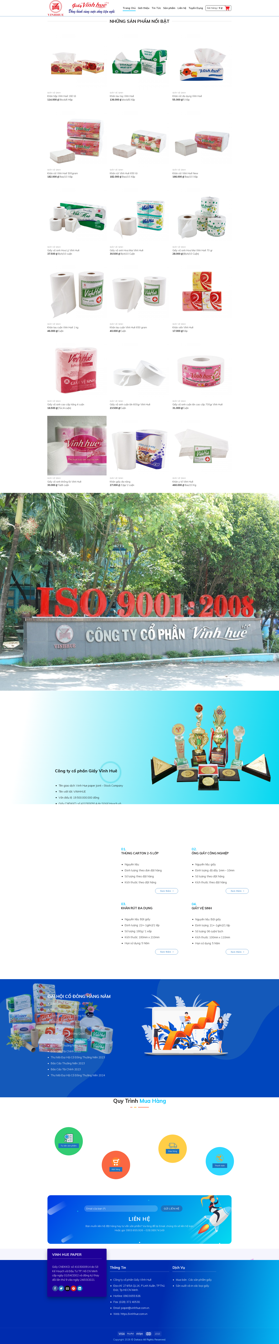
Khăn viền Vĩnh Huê (182, 327)
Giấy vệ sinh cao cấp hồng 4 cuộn (65, 404)
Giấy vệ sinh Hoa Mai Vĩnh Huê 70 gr (192, 250)
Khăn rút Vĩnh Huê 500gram (62, 173)
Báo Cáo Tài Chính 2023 (66, 1069)
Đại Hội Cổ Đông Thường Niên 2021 (72, 1015)
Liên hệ (182, 8)
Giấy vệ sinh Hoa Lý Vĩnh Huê (63, 250)
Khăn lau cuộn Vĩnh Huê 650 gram (128, 327)
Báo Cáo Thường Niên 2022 (68, 1045)
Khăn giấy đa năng (120, 481)
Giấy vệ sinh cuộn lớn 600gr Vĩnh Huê (130, 404)
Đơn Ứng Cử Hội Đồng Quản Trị (69, 1033)
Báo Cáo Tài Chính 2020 (66, 1003)
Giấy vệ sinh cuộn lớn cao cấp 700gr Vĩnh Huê (197, 404)
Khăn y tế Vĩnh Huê (182, 481)
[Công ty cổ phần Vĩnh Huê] (82, 8)
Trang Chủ (129, 8)
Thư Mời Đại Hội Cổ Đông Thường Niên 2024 (78, 1075)
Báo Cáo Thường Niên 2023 (68, 1063)
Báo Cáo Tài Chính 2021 (66, 1021)
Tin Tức (156, 8)
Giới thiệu (143, 8)
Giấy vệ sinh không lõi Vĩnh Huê (64, 481)
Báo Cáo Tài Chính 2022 (66, 1051)
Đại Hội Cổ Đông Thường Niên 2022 (72, 1039)
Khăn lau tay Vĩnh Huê (122, 96)
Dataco (138, 1339)
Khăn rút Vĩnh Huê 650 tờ (123, 173)
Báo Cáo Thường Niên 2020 (68, 1009)
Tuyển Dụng (196, 8)
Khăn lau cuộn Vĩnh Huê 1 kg (62, 327)
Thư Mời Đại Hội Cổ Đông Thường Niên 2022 (78, 1027)
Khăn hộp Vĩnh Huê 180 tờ (61, 96)
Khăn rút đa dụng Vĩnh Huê (187, 96)
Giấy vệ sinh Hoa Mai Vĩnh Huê (126, 250)
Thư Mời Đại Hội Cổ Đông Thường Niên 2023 (78, 1057)
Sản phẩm (169, 8)
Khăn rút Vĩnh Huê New (185, 173)
